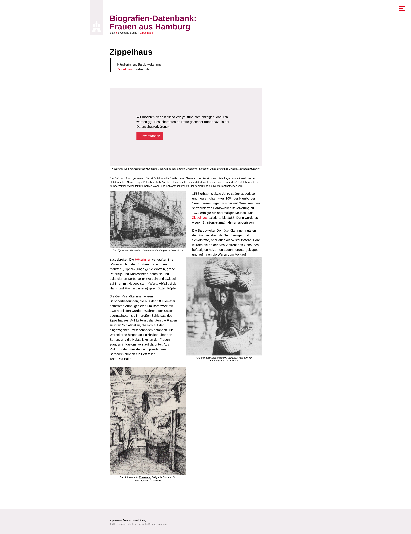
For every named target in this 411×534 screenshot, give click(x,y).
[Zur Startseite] (96, 26)
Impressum (116, 520)
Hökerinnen (143, 259)
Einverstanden (150, 136)
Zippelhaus (125, 69)
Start (112, 32)
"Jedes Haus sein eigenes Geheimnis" (177, 168)
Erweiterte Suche (127, 32)
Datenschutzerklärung (134, 520)
